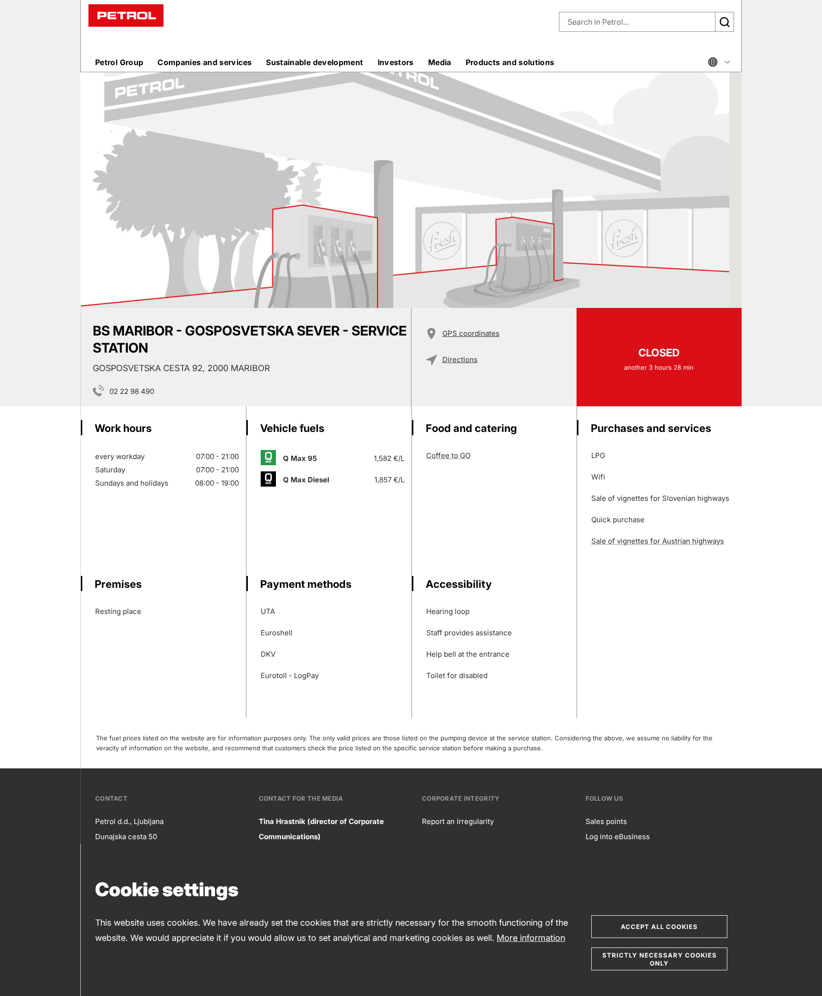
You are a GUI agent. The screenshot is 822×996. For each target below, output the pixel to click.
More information (531, 938)
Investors (396, 62)
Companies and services (204, 62)
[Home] (126, 14)
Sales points (606, 821)
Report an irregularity (458, 821)
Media (439, 62)
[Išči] (724, 22)
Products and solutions (510, 62)
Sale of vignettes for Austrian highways (657, 541)
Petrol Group (119, 62)
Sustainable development (314, 62)
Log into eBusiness (618, 836)
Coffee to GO (448, 455)
